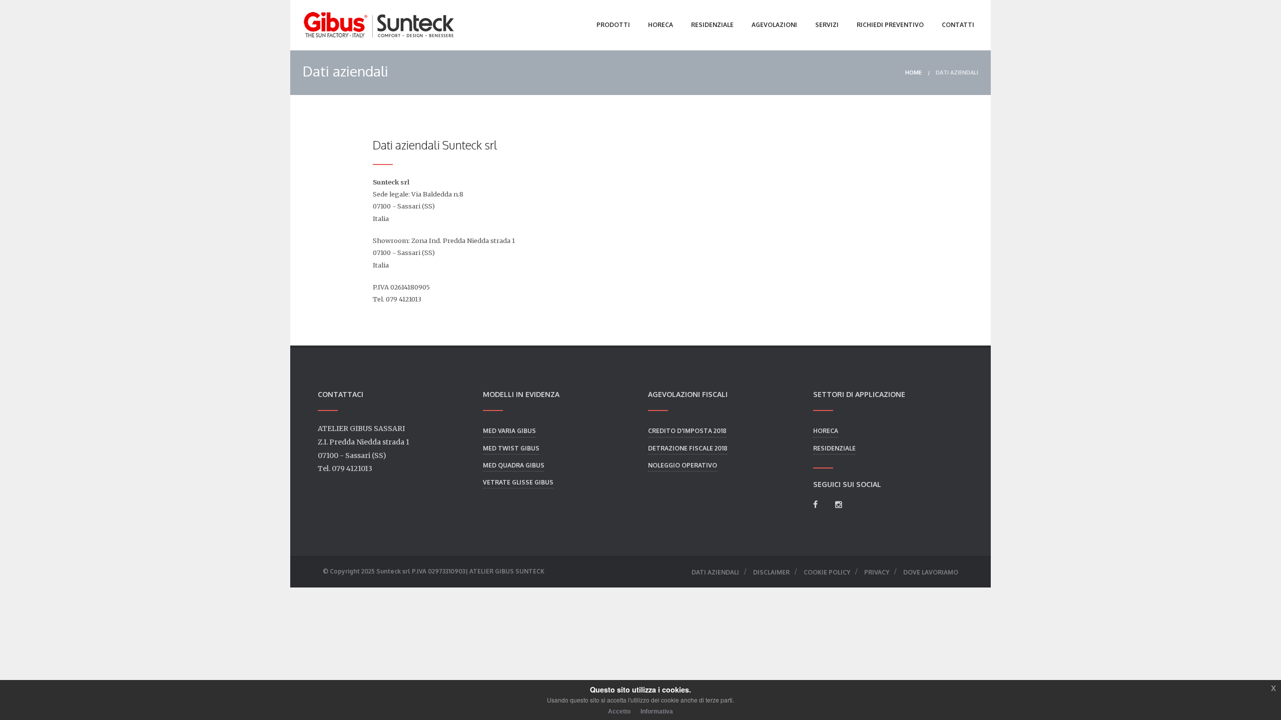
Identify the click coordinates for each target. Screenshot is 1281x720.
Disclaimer (771, 572)
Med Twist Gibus (511, 448)
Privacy (876, 572)
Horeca (660, 24)
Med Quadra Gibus (513, 465)
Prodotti (613, 24)
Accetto (619, 711)
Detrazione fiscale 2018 (688, 448)
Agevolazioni (774, 24)
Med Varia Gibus (509, 430)
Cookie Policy (827, 572)
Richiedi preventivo (890, 24)
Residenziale (712, 24)
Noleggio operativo (682, 465)
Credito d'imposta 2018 (687, 430)
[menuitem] (913, 73)
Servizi (827, 24)
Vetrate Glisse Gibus (518, 482)
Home (913, 72)
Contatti (958, 24)
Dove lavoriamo (930, 572)
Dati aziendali (957, 72)
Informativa (656, 711)
